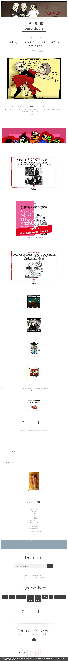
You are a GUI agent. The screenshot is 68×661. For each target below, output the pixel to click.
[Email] (41, 23)
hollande (31, 600)
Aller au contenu (6, 2)
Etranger (39, 106)
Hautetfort (38, 650)
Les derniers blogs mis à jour (19, 652)
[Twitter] (30, 23)
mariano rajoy (28, 110)
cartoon (12, 597)
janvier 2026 (34, 524)
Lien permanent (19, 106)
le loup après (25, 431)
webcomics (34, 431)
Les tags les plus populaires (49, 652)
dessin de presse (32, 112)
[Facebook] (25, 23)
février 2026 (34, 522)
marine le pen (21, 597)
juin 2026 (34, 514)
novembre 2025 (34, 529)
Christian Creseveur (34, 630)
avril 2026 (34, 518)
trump (37, 600)
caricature (43, 112)
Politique (46, 106)
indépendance (54, 110)
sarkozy (45, 597)
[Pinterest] (36, 23)
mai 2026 (34, 516)
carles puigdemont (16, 110)
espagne (37, 110)
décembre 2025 (34, 526)
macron (5, 597)
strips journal (43, 431)
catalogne (45, 110)
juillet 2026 (34, 512)
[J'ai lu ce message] (66, 658)
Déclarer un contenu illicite (8, 654)
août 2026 (34, 510)
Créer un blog (30, 650)
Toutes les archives (34, 532)
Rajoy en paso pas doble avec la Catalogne (34, 43)
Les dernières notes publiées (34, 652)
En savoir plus (12, 659)
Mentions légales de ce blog (22, 654)
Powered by (8, 462)
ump (51, 597)
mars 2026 (34, 520)
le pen (38, 597)
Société (53, 106)
